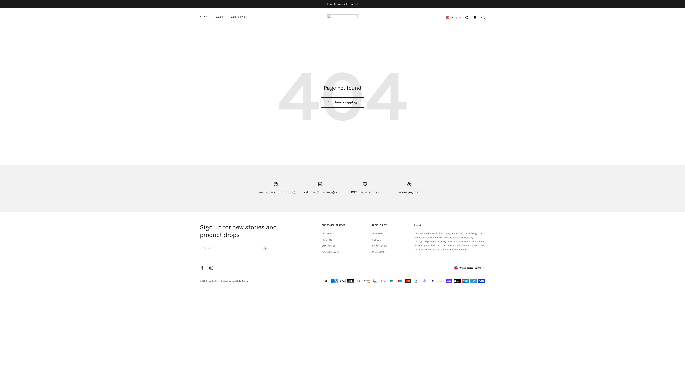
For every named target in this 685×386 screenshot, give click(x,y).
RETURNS (327, 239)
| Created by (234, 281)
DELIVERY (327, 233)
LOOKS (219, 17)
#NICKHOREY (379, 245)
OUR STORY (239, 17)
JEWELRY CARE (330, 251)
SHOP (203, 17)
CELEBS (376, 239)
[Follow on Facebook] (202, 268)
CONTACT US (329, 245)
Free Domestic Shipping (342, 4)
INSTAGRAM (378, 251)
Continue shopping (342, 102)
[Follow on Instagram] (211, 268)
